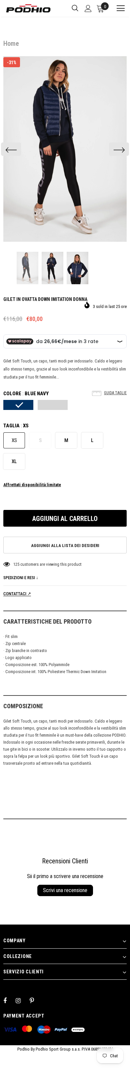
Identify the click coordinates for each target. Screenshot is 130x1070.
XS (14, 440)
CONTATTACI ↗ (17, 593)
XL (14, 461)
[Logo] (28, 8)
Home (11, 43)
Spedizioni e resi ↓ (20, 577)
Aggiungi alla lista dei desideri (65, 545)
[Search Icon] (75, 8)
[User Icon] (88, 8)
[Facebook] (9, 1000)
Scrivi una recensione (65, 890)
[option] (65, 149)
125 (16, 564)
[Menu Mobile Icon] (118, 8)
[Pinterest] (36, 1000)
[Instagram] (22, 1000)
